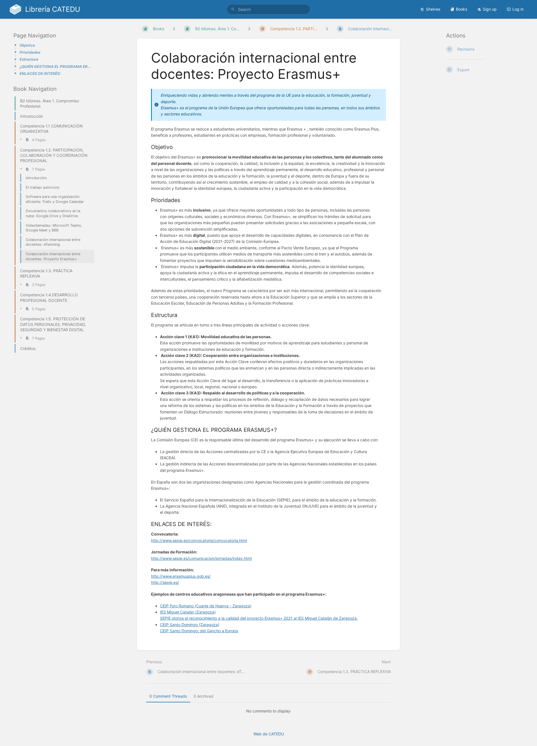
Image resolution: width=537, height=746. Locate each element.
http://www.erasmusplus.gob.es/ (181, 576)
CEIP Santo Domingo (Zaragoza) (189, 624)
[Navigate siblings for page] (327, 28)
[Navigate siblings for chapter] (249, 28)
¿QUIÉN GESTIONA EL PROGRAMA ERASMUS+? (55, 66)
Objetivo (27, 45)
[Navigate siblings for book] (174, 28)
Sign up (490, 9)
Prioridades (30, 52)
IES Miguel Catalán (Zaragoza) (188, 612)
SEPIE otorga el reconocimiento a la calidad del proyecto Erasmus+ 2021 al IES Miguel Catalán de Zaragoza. (259, 618)
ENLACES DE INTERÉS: (40, 73)
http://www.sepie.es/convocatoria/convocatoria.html (199, 540)
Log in (518, 9)
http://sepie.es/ (165, 582)
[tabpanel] (268, 711)
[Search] (233, 9)
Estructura (29, 59)
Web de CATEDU (268, 733)
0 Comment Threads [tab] (168, 696)
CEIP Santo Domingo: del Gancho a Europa (199, 630)
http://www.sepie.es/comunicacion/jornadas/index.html (201, 558)
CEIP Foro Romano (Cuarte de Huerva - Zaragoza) (205, 605)
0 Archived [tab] (203, 696)
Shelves (433, 9)
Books (461, 9)
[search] (268, 9)
